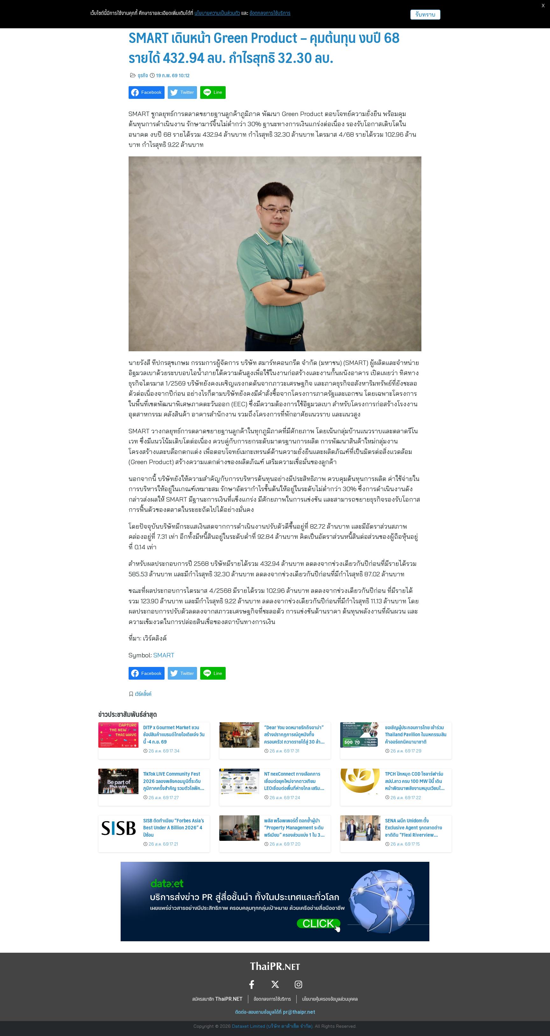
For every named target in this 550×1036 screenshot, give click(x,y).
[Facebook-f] (251, 984)
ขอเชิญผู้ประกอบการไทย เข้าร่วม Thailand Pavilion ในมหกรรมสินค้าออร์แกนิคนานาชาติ (416, 734)
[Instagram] (298, 984)
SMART (163, 655)
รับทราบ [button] (425, 14)
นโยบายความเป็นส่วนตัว (217, 13)
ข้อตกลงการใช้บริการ (270, 13)
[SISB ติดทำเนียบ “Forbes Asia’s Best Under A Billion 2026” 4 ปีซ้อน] (118, 828)
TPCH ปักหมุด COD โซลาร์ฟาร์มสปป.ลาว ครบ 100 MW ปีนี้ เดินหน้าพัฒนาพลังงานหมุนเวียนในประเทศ (414, 784)
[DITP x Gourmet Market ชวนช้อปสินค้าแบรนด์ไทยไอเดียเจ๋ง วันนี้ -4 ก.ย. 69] (118, 735)
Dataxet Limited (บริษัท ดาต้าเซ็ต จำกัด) (272, 1026)
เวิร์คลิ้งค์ (143, 693)
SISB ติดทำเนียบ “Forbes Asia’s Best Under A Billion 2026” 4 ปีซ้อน (173, 827)
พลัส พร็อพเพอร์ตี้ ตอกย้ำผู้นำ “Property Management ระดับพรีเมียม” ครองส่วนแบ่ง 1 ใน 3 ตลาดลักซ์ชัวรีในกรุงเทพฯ (293, 831)
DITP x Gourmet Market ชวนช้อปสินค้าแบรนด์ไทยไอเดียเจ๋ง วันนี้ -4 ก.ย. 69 (174, 734)
